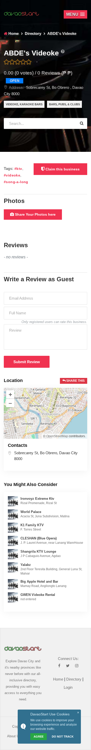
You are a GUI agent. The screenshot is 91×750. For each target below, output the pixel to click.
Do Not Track (63, 736)
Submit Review (26, 362)
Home (58, 679)
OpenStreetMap (57, 436)
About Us (14, 736)
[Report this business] (62, 52)
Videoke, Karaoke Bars (24, 104)
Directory (73, 679)
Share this (75, 381)
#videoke (12, 175)
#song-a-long (16, 182)
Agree (38, 736)
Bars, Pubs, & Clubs (64, 104)
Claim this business (62, 169)
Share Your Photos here (35, 214)
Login (68, 687)
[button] (75, 14)
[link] (13, 501)
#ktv (18, 169)
